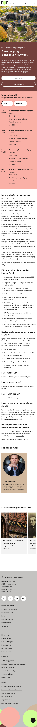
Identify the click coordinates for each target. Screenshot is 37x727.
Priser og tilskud (7, 613)
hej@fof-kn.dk (10, 589)
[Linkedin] (16, 598)
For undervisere (6, 648)
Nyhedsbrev (5, 677)
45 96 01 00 (8, 587)
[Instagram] (10, 598)
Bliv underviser (6, 645)
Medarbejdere (6, 638)
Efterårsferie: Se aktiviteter (11, 686)
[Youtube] (23, 598)
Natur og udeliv (6, 696)
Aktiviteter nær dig (8, 671)
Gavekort (4, 626)
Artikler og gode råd (8, 661)
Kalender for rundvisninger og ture (13, 664)
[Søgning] (30, 3)
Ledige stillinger (7, 642)
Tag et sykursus (6, 700)
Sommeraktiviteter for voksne (11, 690)
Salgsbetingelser (7, 619)
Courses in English (7, 674)
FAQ (3, 616)
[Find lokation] (25, 3)
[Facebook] (3, 598)
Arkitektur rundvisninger (10, 703)
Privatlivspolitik (6, 623)
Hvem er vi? (5, 635)
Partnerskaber (6, 652)
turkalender (20, 436)
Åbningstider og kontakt (9, 609)
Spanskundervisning (8, 693)
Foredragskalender (7, 667)
